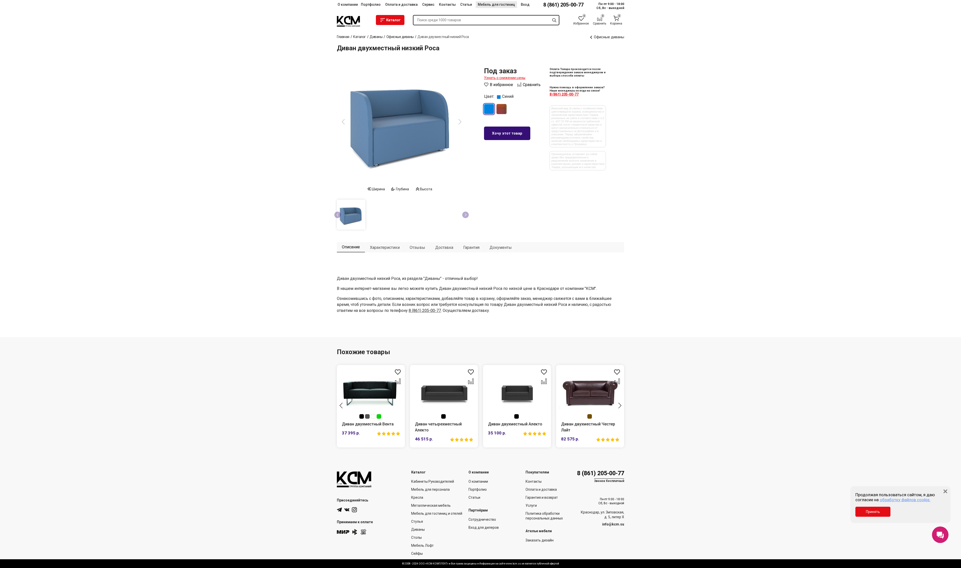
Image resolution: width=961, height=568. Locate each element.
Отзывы (417, 247)
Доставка (444, 247)
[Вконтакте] (346, 509)
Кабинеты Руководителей (432, 481)
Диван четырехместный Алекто (438, 427)
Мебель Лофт (422, 545)
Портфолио (371, 5)
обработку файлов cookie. (905, 499)
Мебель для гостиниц (496, 5)
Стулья (417, 521)
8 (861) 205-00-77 (563, 5)
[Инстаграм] (354, 509)
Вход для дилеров (483, 527)
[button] (341, 406)
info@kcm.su (613, 524)
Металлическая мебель (431, 505)
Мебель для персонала (430, 489)
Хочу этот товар (507, 133)
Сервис (428, 5)
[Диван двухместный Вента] (371, 393)
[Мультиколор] (502, 109)
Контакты (447, 5)
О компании (348, 5)
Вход (525, 5)
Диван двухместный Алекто (515, 424)
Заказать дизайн (540, 540)
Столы (416, 537)
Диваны (418, 529)
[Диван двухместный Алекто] (517, 393)
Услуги (531, 505)
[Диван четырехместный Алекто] (444, 393)
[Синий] (489, 109)
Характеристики (385, 247)
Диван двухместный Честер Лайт (588, 427)
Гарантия (471, 247)
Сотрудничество (482, 519)
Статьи (466, 5)
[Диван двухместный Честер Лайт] (590, 393)
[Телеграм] (339, 509)
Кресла (417, 497)
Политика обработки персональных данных (544, 515)
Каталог (393, 20)
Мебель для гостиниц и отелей (436, 513)
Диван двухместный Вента (368, 424)
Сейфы (417, 553)
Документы (501, 247)
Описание (351, 247)
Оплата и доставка (401, 5)
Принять (873, 512)
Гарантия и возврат (542, 497)
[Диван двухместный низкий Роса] (401, 122)
